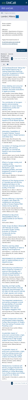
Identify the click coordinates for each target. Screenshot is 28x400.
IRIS (2, 13)
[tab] (4, 64)
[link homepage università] (9, 3)
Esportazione (21, 50)
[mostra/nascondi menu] (26, 2)
